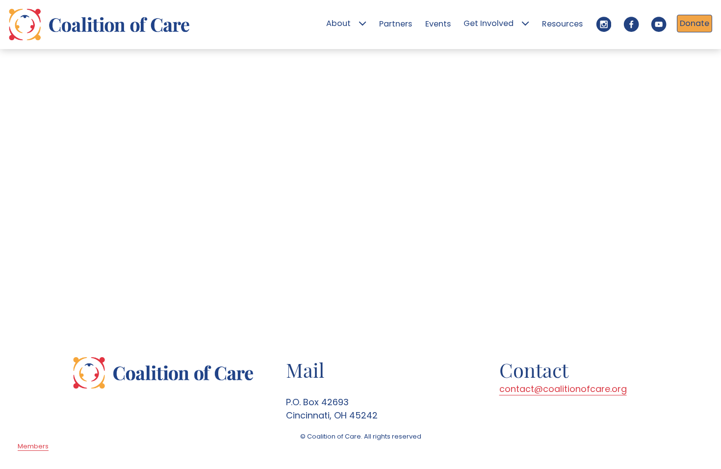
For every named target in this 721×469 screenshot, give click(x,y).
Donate (694, 23)
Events (438, 23)
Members (33, 446)
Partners (395, 23)
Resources (562, 23)
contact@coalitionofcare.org (563, 389)
